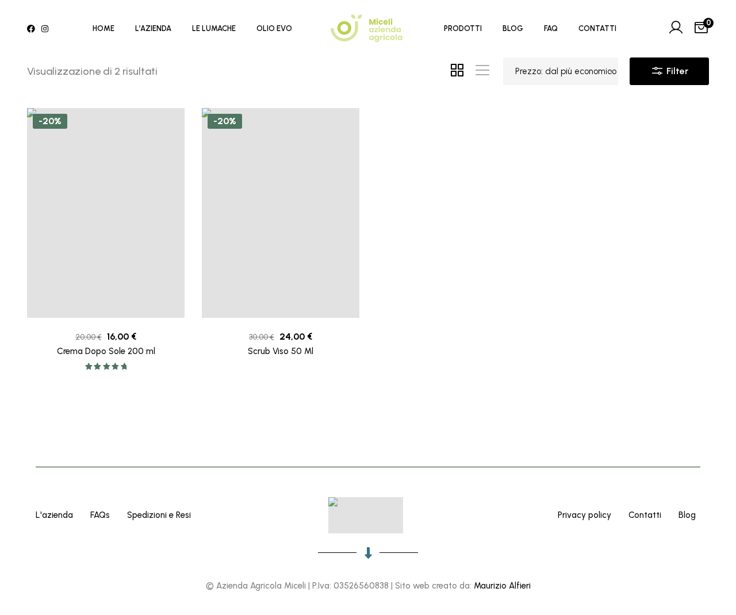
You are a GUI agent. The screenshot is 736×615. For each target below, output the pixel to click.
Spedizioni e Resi (159, 515)
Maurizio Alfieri (502, 586)
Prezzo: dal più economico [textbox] (565, 71)
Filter (676, 71)
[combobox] (560, 71)
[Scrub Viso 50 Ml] (280, 213)
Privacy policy (584, 515)
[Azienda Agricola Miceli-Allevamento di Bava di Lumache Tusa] (368, 29)
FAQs (100, 515)
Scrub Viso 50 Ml (280, 351)
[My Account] (676, 29)
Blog (687, 515)
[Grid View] (457, 71)
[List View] (482, 71)
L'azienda (54, 515)
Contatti (644, 515)
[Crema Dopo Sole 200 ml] (106, 213)
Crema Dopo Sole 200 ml (106, 351)
